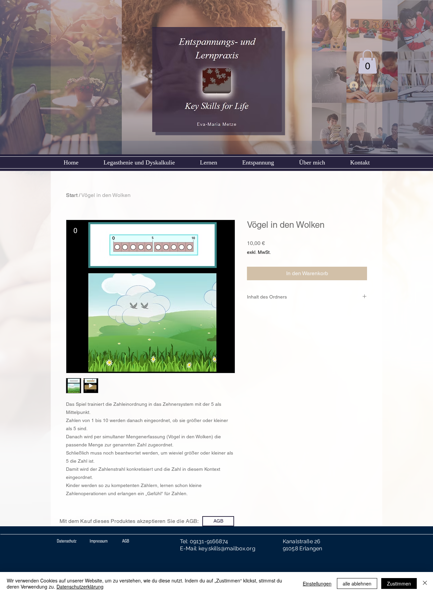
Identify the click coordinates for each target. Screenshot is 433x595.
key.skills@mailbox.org (227, 548)
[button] (368, 62)
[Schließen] (425, 583)
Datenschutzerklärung (80, 586)
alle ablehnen (357, 583)
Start (71, 195)
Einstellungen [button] (317, 583)
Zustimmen (399, 583)
